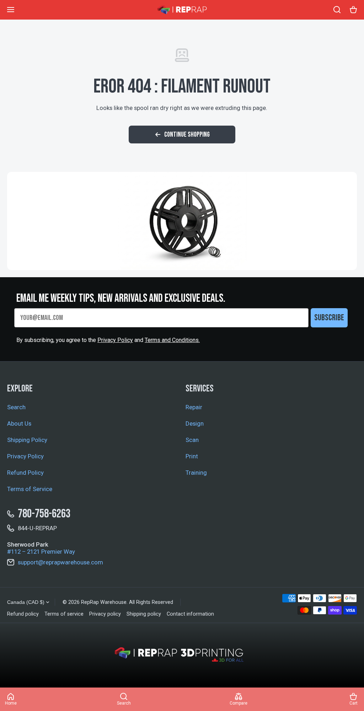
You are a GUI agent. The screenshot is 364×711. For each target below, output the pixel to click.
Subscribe (329, 317)
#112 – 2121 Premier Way (41, 551)
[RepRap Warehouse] (182, 10)
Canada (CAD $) (25, 602)
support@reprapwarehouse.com (60, 562)
